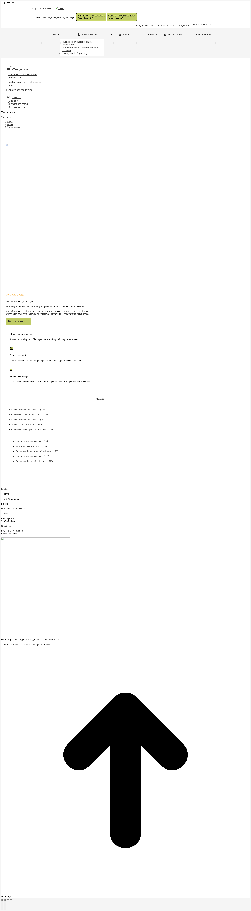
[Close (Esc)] (2, 899)
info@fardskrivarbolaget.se (173, 25)
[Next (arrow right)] (5, 905)
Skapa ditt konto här (42, 8)
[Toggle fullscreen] (8, 899)
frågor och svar (37, 639)
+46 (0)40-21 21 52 (10, 499)
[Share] (5, 899)
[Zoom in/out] (11, 899)
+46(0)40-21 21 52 (146, 25)
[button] (23, 61)
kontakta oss (55, 639)
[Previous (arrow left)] (2, 905)
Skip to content (8, 2)
